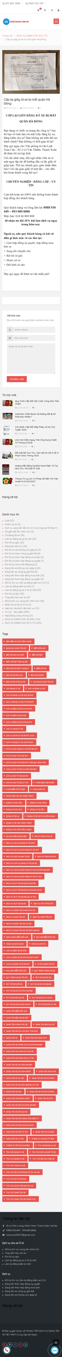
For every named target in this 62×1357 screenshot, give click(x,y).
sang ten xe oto (45, 1098)
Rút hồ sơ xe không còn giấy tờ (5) (23, 549)
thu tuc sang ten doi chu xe (19, 1186)
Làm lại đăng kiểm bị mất (18, 1263)
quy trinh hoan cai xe (44, 971)
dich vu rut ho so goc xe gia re (21, 883)
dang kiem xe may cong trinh (20, 796)
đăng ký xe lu (12, 816)
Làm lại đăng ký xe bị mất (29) (20, 538)
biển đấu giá (39, 648)
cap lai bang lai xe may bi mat (19, 695)
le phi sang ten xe (45, 964)
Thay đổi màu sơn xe (15, 1253)
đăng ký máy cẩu (14, 803)
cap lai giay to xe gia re (17, 776)
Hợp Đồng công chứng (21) (19, 615)
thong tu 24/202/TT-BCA (42, 1139)
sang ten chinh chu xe (17, 1024)
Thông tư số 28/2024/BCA (18, 1145)
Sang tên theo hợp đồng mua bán (22, 1287)
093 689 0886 (12, 3)
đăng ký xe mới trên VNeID (18, 829)
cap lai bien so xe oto (16, 715)
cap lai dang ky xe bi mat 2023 (20, 735)
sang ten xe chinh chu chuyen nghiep (24, 1044)
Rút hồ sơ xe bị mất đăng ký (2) (21, 564)
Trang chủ (7, 35)
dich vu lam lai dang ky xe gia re (21, 863)
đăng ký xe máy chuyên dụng (41, 816)
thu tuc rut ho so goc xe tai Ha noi (23, 1172)
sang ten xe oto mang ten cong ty (22, 1118)
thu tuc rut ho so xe (16, 1179)
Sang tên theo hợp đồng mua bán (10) (24, 575)
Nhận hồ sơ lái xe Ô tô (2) (18, 604)
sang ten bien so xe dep (17, 1018)
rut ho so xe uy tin (47, 1004)
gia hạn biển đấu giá (45, 937)
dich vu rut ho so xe (16, 903)
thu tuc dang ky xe (15, 1159)
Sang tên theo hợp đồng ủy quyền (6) (24, 579)
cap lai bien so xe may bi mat (19, 709)
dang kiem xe (39, 789)
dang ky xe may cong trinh (19, 823)
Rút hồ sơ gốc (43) (14, 593)
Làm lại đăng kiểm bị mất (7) (19, 586)
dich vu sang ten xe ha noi (18, 923)
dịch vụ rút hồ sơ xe (43, 903)
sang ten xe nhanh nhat (18, 1098)
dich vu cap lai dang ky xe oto (20, 843)
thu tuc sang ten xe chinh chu (21, 1199)
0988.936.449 (13, 1230)
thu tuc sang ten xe (16, 1192)
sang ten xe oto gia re (16, 1112)
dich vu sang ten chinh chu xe (20, 910)
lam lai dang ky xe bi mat (17, 964)
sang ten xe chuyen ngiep (18, 1071)
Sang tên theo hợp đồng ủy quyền (22, 1283)
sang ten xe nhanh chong (41, 1092)
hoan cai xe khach (15, 944)
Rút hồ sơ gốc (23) (14, 542)
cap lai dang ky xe (14, 729)
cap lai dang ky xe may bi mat (19, 742)
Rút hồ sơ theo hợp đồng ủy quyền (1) (24, 560)
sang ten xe (11, 1038)
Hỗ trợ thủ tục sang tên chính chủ (22, 1249)
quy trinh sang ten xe (17, 977)
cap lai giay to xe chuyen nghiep (21, 769)
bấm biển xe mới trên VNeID (18, 641)
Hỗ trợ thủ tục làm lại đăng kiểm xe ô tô (25, 1280)
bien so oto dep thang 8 (17, 668)
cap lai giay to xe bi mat (17, 756)
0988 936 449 (35, 3)
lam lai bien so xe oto (16, 950)
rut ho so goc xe (43, 977)
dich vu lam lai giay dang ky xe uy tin (23, 876)
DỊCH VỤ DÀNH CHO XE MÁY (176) (22, 619)
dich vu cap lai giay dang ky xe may (22, 850)
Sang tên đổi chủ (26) (16, 546)
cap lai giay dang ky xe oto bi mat (21, 749)
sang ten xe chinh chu (36, 1038)
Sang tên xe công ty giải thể (19, 1291)
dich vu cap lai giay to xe (17, 856)
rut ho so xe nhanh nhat (18, 1004)
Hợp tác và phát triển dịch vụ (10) (22, 608)
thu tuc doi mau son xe (43, 1159)
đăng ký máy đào (38, 803)
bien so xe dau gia (14, 675)
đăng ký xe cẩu (37, 809)
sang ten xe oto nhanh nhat (20, 1125)
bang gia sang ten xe (16, 648)
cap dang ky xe (13, 688)
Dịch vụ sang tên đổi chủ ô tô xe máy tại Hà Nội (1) (31, 527)
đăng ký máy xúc (14, 809)
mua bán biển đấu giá (16, 971)
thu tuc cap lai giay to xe (44, 1152)
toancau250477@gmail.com (20, 1234)
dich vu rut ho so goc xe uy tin (21, 897)
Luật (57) (9, 520)
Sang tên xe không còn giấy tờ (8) (22, 568)
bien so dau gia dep (15, 655)
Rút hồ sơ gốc (12, 1256)
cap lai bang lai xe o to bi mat (20, 702)
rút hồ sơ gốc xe (14, 984)
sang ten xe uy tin (15, 1139)
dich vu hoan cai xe (46, 856)
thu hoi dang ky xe (15, 1152)
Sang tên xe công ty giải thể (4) (21, 571)
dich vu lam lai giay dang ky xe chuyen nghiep (28, 870)
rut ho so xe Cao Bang (40, 984)
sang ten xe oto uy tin (17, 1132)
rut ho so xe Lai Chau (42, 997)
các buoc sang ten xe (43, 682)
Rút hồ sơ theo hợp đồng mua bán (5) (24, 557)
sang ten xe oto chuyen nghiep (21, 1105)
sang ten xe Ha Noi (15, 1078)
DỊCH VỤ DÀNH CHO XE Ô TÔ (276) (23, 622)
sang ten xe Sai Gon (44, 1132)
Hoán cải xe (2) (13, 524)
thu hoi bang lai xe (47, 1145)
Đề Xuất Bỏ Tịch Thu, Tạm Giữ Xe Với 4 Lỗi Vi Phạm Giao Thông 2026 (37, 454)
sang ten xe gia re (47, 1071)
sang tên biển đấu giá (16, 1011)
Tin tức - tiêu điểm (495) (17, 611)
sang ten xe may (14, 1092)
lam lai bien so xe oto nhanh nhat (22, 957)
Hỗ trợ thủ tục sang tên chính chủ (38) (24, 601)
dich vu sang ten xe (15, 917)
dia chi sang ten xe (43, 836)
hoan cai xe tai (38, 944)
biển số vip (41, 668)
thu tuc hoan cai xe (15, 1165)
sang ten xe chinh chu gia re (20, 1051)
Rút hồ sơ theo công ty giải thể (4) (22, 553)
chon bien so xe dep (45, 782)
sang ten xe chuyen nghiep (19, 1065)
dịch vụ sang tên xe (42, 917)
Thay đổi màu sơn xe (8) (17, 597)
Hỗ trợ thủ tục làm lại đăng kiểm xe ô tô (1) (27, 582)
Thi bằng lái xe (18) (14, 535)
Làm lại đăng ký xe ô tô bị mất (20, 1260)
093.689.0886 (29, 1230)
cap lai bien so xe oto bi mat (19, 722)
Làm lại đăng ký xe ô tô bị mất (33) (23, 590)
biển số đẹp (37, 655)
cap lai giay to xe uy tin (17, 782)
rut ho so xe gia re (15, 997)
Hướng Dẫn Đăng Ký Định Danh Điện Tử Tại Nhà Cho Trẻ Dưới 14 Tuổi (36, 467)
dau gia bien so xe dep (16, 836)
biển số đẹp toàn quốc (17, 662)
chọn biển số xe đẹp (15, 789)
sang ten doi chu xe (45, 1024)
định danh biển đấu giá (17, 937)
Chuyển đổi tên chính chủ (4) (19, 531)
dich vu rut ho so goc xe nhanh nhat (24, 890)
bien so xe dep (37, 675)
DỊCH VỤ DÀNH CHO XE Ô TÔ (32, 35)
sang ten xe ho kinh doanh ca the (22, 1085)
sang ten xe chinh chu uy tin (20, 1058)
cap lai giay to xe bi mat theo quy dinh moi (26, 762)
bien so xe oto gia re (15, 682)
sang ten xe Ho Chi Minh (43, 1078)
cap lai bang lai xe (36, 688)
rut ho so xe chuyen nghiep (19, 991)
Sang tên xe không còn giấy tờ (21, 1294)
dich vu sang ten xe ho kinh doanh (23, 930)
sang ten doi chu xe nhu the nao (22, 1031)
